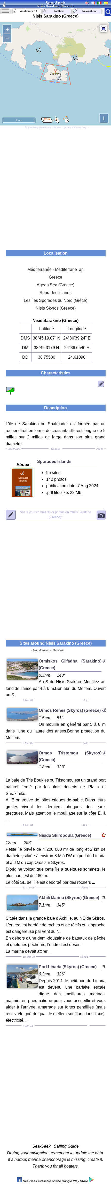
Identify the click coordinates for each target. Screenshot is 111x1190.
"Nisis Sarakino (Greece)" (55, 514)
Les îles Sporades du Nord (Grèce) (55, 300)
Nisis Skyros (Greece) (56, 308)
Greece (55, 277)
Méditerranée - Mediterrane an (55, 269)
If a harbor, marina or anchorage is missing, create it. (55, 1159)
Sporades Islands (55, 292)
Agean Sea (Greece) (55, 285)
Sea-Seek (55, 3)
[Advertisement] (55, 186)
